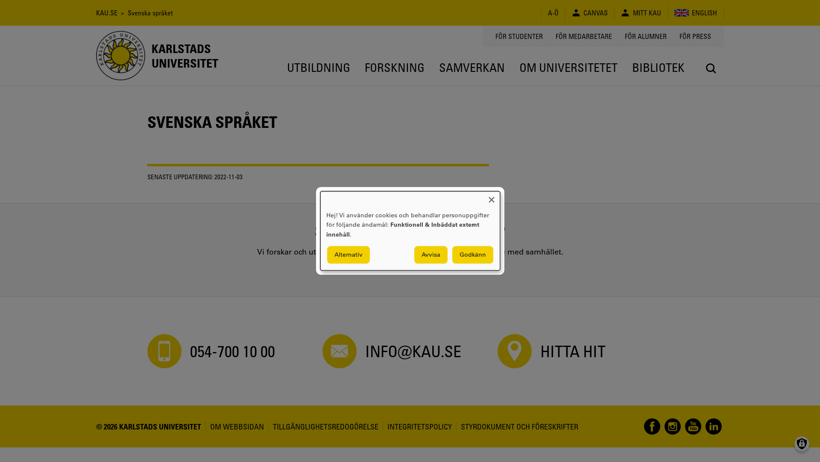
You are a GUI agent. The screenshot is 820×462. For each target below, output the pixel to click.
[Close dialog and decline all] (491, 196)
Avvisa (431, 255)
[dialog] (410, 230)
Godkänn (473, 255)
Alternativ (348, 255)
